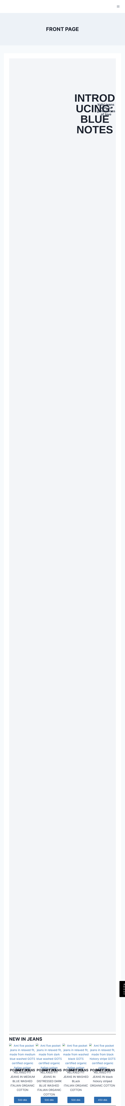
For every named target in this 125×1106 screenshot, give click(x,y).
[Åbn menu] (118, 6)
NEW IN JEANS (25, 1039)
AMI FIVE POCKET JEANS (22, 1070)
